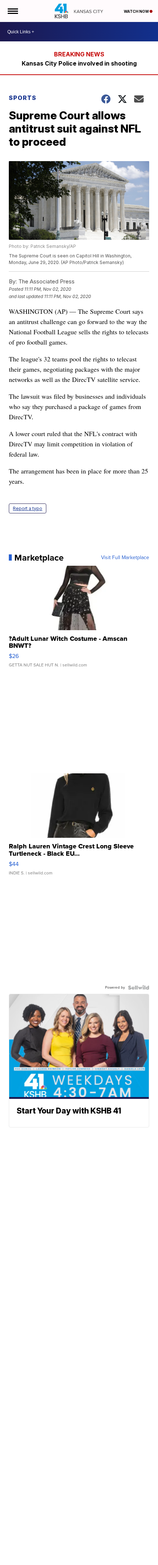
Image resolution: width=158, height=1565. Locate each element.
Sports (22, 97)
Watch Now (137, 11)
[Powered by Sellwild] (138, 987)
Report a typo (27, 508)
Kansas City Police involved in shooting (79, 63)
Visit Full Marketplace (125, 557)
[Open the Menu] (12, 11)
